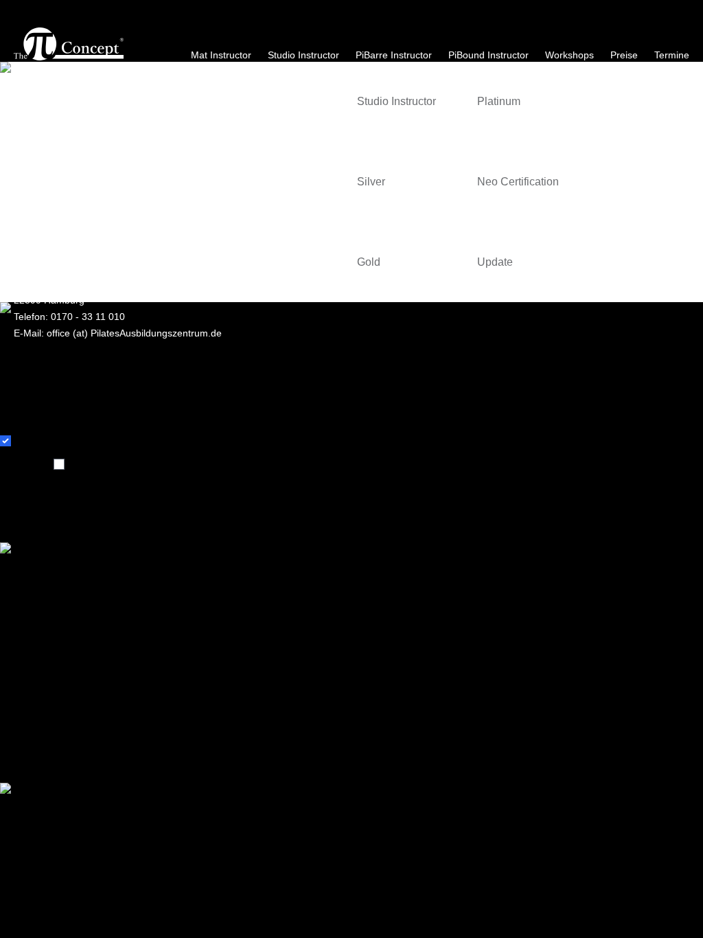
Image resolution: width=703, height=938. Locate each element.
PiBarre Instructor (394, 54)
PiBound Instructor (488, 54)
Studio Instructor (303, 54)
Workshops (569, 54)
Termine (671, 54)
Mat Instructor (221, 54)
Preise (624, 54)
